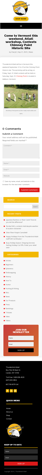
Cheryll (13, 52)
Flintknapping (11, 273)
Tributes (9, 312)
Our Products (10, 300)
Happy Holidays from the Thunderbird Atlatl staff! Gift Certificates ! (22, 237)
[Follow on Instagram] (15, 390)
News (31, 52)
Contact (9, 419)
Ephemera (9, 269)
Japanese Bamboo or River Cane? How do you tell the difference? (21, 221)
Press (8, 304)
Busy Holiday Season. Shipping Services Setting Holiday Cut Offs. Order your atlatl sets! (21, 245)
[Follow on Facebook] (7, 390)
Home (8, 408)
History (8, 277)
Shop (8, 415)
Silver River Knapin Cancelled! (16, 232)
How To (8, 281)
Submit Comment (29, 190)
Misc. (7, 292)
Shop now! (21, 19)
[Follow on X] (11, 390)
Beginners (9, 265)
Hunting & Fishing (12, 288)
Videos (8, 320)
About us (9, 412)
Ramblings (9, 308)
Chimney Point (21, 76)
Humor (8, 284)
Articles (8, 261)
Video (8, 316)
